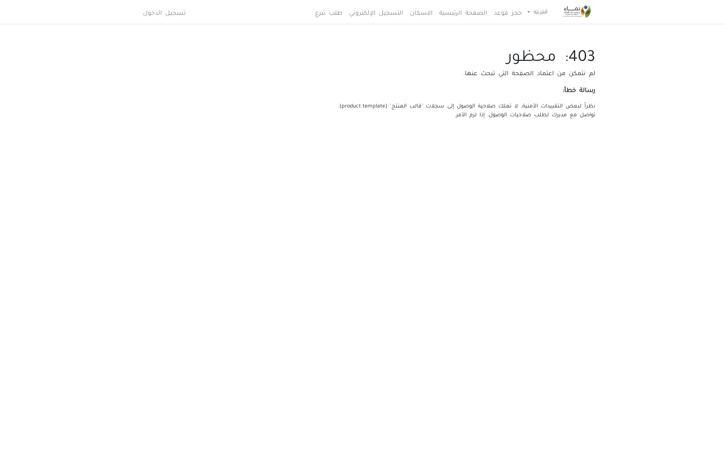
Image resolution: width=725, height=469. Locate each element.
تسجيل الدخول (164, 11)
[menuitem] (507, 11)
